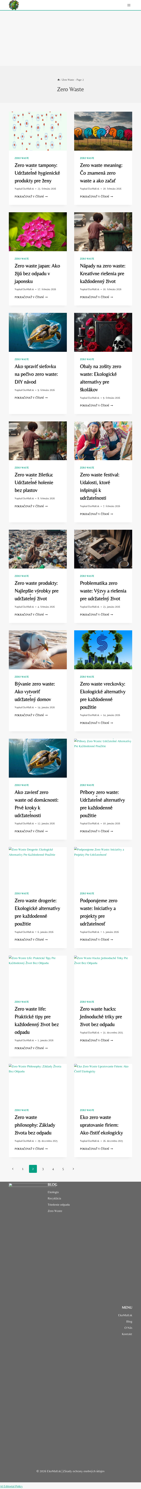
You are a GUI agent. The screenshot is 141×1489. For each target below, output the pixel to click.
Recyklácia (54, 1198)
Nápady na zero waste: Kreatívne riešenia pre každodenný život (102, 273)
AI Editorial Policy (11, 1486)
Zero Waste (22, 158)
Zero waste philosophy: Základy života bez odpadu (35, 1125)
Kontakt (127, 1334)
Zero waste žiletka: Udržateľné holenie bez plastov (34, 482)
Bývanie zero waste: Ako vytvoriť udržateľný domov (35, 691)
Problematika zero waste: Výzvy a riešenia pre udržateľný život (103, 590)
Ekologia (53, 1192)
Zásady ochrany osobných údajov (84, 1471)
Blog (129, 1321)
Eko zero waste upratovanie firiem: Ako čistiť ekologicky (101, 1125)
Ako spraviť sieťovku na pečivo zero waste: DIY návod (36, 374)
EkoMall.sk (28, 188)
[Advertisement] (70, 38)
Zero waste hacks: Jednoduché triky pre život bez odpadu (101, 1016)
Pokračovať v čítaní (31, 196)
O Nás (128, 1328)
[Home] (58, 79)
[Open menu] (128, 5)
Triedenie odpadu (59, 1204)
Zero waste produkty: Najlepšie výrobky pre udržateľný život (37, 590)
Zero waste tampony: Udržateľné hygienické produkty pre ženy (37, 172)
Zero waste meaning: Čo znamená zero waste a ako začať (101, 172)
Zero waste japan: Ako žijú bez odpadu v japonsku (37, 273)
